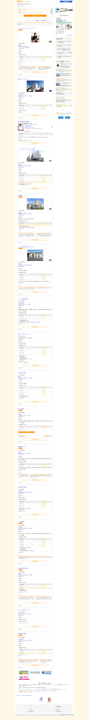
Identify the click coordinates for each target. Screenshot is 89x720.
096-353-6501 (20, 454)
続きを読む (38, 322)
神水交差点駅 (20, 94)
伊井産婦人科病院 (22, 487)
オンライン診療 (26, 432)
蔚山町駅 (19, 452)
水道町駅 (19, 164)
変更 (51, 9)
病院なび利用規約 (30, 711)
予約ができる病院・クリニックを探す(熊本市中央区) (65, 53)
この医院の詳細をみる (35, 72)
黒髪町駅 (19, 263)
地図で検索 (44, 20)
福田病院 (20, 195)
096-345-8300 (20, 266)
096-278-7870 (20, 48)
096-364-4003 (20, 493)
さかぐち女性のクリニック (24, 609)
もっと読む (30, 69)
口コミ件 (21, 197)
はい (61, 117)
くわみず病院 (21, 521)
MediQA (30, 709)
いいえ (67, 117)
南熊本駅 (19, 573)
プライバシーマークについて (41, 701)
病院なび (20, 0)
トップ (30, 706)
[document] (35, 51)
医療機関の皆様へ (66, 1)
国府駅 (19, 376)
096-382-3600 (20, 615)
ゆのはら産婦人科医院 (23, 568)
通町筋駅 (19, 45)
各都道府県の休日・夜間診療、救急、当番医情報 (64, 57)
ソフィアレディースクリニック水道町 (26, 149)
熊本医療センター (22, 446)
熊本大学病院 (21, 408)
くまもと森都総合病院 (23, 299)
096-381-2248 (20, 529)
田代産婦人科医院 (22, 633)
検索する (35, 15)
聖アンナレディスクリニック (24, 334)
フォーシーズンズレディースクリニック (27, 28)
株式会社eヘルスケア (41, 684)
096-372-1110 (20, 576)
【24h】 (23, 121)
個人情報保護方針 (58, 711)
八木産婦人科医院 (22, 372)
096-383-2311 (20, 379)
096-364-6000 (20, 305)
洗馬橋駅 (19, 212)
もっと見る (22, 422)
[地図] (28, 47)
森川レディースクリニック (24, 79)
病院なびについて (58, 709)
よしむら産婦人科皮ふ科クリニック (26, 246)
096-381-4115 (20, 97)
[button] (57, 27)
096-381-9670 (20, 339)
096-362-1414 (20, 641)
